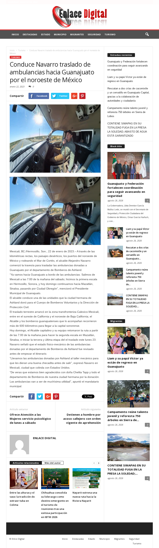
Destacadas (30, 34)
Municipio (60, 34)
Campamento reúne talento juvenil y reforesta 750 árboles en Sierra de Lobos (127, 112)
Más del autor (53, 462)
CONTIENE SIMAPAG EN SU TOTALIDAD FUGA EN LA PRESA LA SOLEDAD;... (126, 469)
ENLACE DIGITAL (44, 438)
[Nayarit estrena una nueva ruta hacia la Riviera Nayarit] (87, 478)
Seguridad (94, 34)
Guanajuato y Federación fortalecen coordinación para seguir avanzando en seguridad (127, 65)
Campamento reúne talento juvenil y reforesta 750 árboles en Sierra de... (137, 277)
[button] (147, 34)
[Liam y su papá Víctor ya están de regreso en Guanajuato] (115, 233)
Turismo (110, 34)
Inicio (15, 34)
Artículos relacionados (26, 462)
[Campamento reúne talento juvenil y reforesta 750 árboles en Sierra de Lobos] (115, 273)
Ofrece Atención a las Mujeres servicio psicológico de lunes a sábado (30, 419)
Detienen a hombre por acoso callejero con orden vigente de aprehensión (82, 419)
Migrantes (77, 34)
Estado (45, 34)
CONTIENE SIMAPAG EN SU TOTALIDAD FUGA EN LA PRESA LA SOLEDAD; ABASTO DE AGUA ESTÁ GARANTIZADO (127, 129)
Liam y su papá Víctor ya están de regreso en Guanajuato (126, 79)
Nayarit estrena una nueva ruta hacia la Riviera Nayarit (85, 496)
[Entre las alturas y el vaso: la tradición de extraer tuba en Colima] (24, 478)
